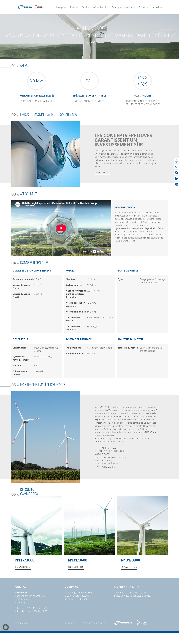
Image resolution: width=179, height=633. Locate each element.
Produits (74, 7)
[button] (6, 627)
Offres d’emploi (100, 7)
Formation (143, 7)
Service (85, 7)
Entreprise (61, 7)
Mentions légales (72, 623)
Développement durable (123, 7)
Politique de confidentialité (94, 623)
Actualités (157, 7)
